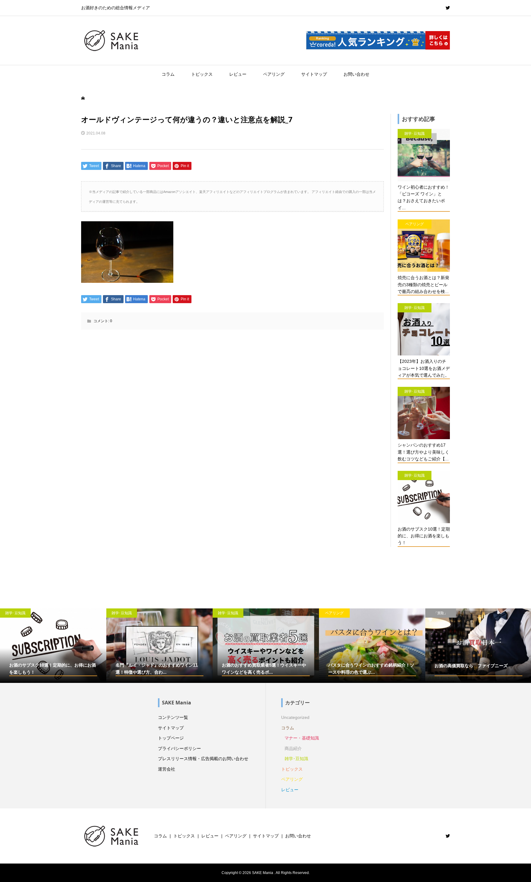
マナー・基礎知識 (302, 738)
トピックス (202, 74)
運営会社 (166, 769)
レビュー (237, 74)
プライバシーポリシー (179, 748)
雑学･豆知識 (296, 758)
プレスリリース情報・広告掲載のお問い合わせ (203, 758)
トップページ (171, 738)
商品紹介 (293, 748)
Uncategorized (295, 717)
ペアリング (274, 74)
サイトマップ (314, 74)
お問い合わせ (356, 74)
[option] (53, 645)
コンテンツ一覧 (173, 717)
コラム (168, 74)
